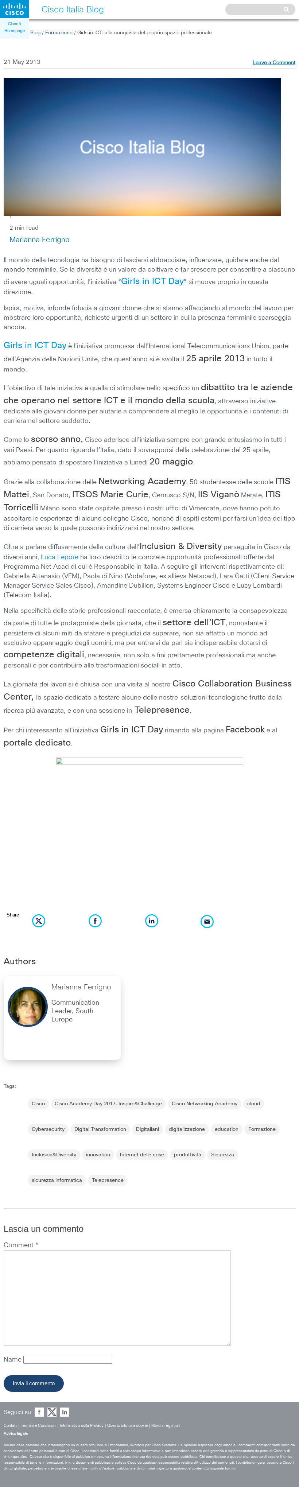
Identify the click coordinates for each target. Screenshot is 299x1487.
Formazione (59, 32)
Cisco (38, 1103)
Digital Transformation (100, 1129)
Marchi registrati (165, 1426)
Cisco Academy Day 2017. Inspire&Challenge (108, 1103)
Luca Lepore (59, 557)
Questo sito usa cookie (127, 1426)
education (226, 1129)
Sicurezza (222, 1154)
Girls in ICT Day (152, 281)
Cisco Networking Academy (204, 1103)
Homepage (14, 31)
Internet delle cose (142, 1154)
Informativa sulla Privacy (82, 1426)
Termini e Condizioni (38, 1426)
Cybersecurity (48, 1129)
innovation (98, 1154)
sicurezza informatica (57, 1180)
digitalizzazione (187, 1129)
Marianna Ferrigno (39, 240)
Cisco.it (14, 24)
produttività (187, 1154)
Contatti (10, 1426)
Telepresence (108, 1180)
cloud (253, 1103)
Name (13, 1359)
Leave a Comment (274, 62)
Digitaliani (147, 1129)
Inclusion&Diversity (54, 1154)
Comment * (21, 1245)
